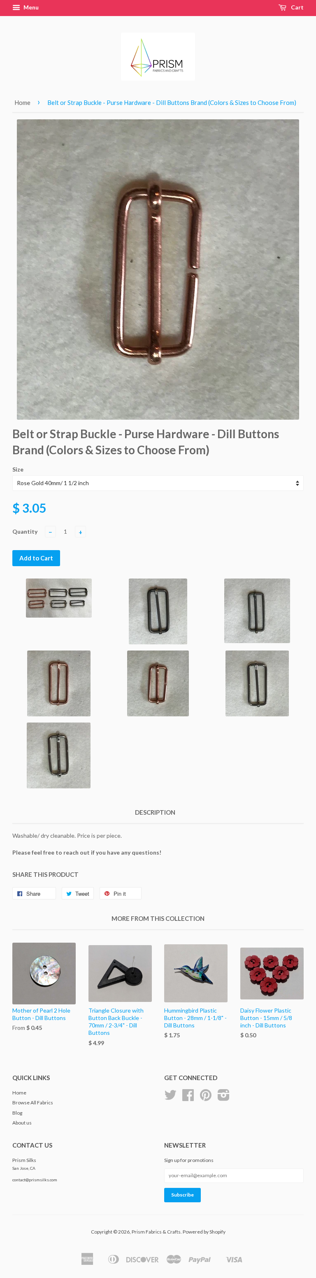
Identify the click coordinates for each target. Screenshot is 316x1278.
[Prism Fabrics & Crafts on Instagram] (223, 1098)
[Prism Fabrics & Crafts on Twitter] (170, 1098)
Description (155, 812)
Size (17, 469)
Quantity (24, 531)
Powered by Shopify (204, 1232)
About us (22, 1123)
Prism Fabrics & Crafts (156, 1232)
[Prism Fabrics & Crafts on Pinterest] (206, 1098)
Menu (30, 7)
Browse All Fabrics (32, 1102)
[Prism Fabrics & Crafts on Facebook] (188, 1098)
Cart (297, 7)
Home (22, 102)
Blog (17, 1113)
